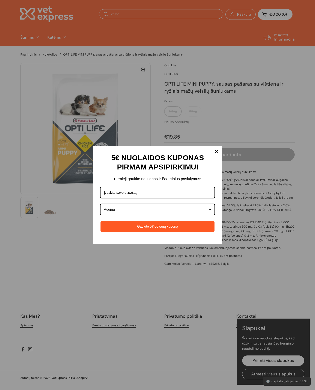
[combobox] (157, 209)
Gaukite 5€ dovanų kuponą (157, 226)
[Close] (217, 151)
